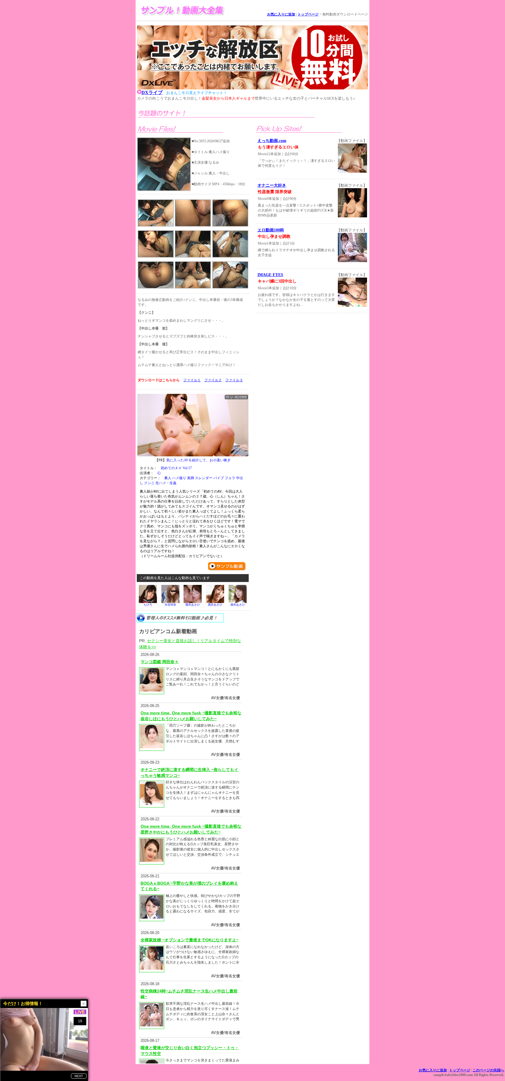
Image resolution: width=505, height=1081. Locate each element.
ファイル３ (234, 380)
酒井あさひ (192, 604)
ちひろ (147, 604)
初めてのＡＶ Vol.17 (176, 468)
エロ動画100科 (270, 230)
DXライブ (151, 92)
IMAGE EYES (270, 275)
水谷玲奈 (170, 604)
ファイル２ (213, 380)
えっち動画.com (271, 140)
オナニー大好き (271, 185)
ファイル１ (192, 380)
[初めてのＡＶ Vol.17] (192, 425)
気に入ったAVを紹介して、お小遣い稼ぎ (198, 460)
